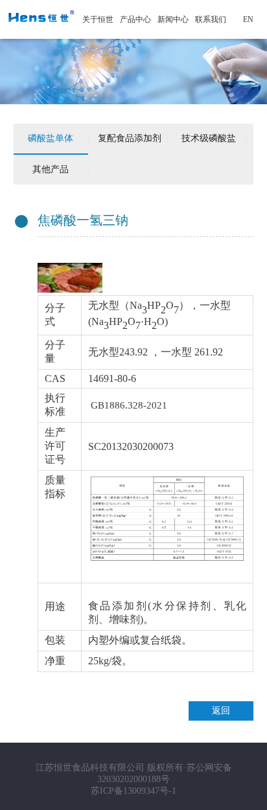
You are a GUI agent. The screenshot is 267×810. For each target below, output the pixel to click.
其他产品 (50, 169)
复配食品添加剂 (129, 138)
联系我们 (210, 19)
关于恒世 (97, 19)
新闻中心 (173, 19)
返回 (221, 710)
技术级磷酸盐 (208, 138)
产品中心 (135, 19)
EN (248, 19)
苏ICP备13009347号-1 (133, 791)
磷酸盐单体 (50, 138)
